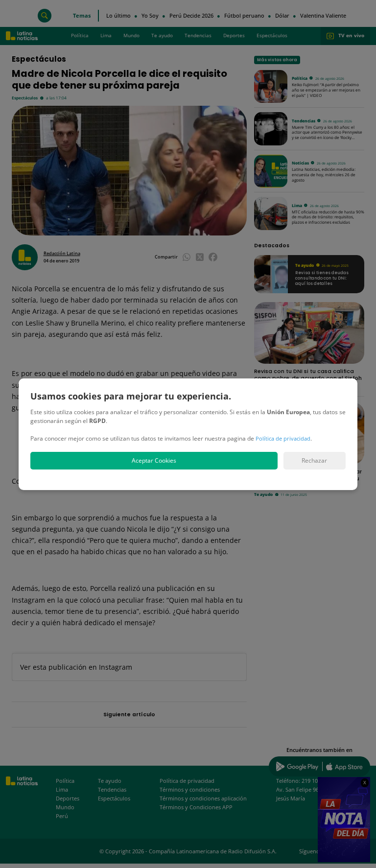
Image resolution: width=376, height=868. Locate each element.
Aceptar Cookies (154, 460)
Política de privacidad (283, 438)
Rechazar (314, 460)
